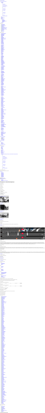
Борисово (2, 363)
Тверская (2, 52)
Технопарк (2, 53)
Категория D (2, 176)
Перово (2, 390)
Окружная (2, 103)
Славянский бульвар (3, 63)
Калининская (3, 29)
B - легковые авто (3, 8)
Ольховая (2, 36)
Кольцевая (3, 26)
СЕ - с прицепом (3, 165)
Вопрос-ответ (3, 21)
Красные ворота (3, 298)
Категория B (1, 171)
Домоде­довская (2, 47)
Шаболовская (2, 84)
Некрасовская (3, 30)
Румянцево (2, 39)
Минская (2, 400)
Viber (1, 147)
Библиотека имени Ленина (3, 33)
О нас (1, 153)
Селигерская (2, 104)
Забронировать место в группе (3, 196)
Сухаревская (2, 82)
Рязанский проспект (3, 92)
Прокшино (2, 38)
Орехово (2, 315)
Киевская (2, 57)
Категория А (2, 172)
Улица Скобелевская (3, 126)
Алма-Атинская (2, 44)
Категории (2, 2)
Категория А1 (2, 173)
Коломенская (3, 313)
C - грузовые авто (3, 164)
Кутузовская (2, 67)
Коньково (2, 343)
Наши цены (2, 266)
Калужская (3, 342)
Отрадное (2, 113)
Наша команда (3, 20)
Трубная (2, 105)
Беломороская (2, 45)
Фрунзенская (2, 42)
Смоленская (3, 329)
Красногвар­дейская (3, 49)
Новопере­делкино (2, 133)
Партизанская (3, 326)
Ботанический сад (3, 341)
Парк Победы (2, 60)
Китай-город (2, 77)
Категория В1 (2, 174)
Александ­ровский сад (4, 331)
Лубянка (2, 299)
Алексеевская (2, 74)
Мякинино (3, 325)
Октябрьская (2, 80)
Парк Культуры (2, 37)
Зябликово (2, 100)
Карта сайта (2, 276)
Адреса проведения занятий (2, 144)
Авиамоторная (3, 388)
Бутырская (3, 364)
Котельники (2, 88)
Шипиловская (2, 106)
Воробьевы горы (2, 34)
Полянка (2, 114)
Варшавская (2, 110)
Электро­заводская (2, 65)
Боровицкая (2, 109)
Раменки (2, 134)
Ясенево (2, 351)
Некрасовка (2, 128)
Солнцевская (3, 31)
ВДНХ (1, 76)
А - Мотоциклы (3, 156)
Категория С (2, 175)
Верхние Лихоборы (3, 98)
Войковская (2, 46)
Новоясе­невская (2, 79)
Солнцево (2, 135)
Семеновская (3, 328)
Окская (2, 129)
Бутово (2, 411)
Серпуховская (2, 116)
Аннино (2, 108)
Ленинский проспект (3, 78)
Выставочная (3, 332)
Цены (1, 150)
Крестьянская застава (3, 101)
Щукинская (2, 95)
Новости (3, 19)
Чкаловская (3, 373)
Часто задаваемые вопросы (3, 275)
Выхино (2, 87)
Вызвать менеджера (3, 263)
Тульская (2, 117)
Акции (1, 267)
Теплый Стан (3, 349)
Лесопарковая (2, 125)
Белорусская (3, 336)
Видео (1, 264)
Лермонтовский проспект (3, 89)
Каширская (2, 48)
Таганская (2, 73)
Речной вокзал (3, 316)
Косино (2, 127)
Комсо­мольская (3, 337)
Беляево (2, 75)
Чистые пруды (2, 43)
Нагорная (2, 112)
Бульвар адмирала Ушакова (3, 124)
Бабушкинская (3, 340)
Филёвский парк (2, 69)
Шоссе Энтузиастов (3, 391)
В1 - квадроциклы (4, 9)
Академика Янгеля (3, 107)
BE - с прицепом (3, 10)
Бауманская (3, 320)
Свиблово (3, 348)
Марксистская (2, 120)
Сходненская (2, 93)
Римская (2, 371)
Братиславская (2, 97)
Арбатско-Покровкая (3, 25)
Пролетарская (2, 91)
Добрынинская (2, 71)
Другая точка (2, 191)
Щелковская (3, 330)
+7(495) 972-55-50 (2, 137)
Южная (2, 119)
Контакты (2, 22)
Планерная (2, 90)
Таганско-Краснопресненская (4, 27)
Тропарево (2, 41)
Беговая (2, 86)
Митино (2, 324)
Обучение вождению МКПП (3, 272)
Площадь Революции (4, 327)
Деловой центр (3, 399)
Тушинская (2, 94)
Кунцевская (2, 58)
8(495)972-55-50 (2, 146)
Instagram (2, 148)
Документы (2, 270)
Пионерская (2, 68)
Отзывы (2, 17)
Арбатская (2, 55)
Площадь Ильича (2, 122)
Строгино (2, 64)
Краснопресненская (3, 72)
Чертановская (2, 118)
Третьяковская (2, 83)
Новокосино (2, 121)
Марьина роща (2, 102)
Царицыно (2, 54)
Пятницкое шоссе (2, 62)
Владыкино (3, 378)
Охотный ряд (3, 300)
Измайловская (3, 321)
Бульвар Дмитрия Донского (4, 377)
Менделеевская (3, 379)
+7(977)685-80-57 (1, 260)
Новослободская (3, 338)
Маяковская (3, 314)
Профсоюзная (3, 347)
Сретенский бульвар (3, 372)
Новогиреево (3, 389)
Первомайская (2, 61)
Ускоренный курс (2, 18)
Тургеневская (3, 350)
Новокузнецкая (2, 50)
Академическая (3, 339)
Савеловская (2, 115)
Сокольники (2, 40)
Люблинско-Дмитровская (4, 28)
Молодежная (2, 59)
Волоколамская (2, 56)
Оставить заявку (2, 139)
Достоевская (2, 99)
